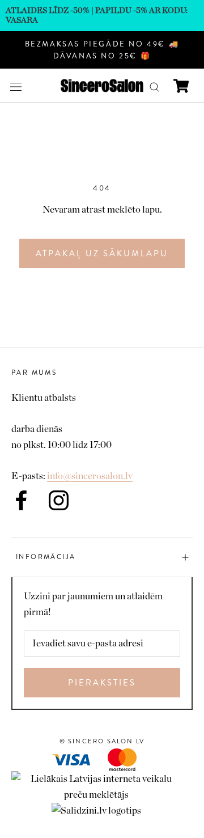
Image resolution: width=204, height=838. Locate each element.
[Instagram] (59, 500)
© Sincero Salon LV (102, 741)
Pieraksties (102, 682)
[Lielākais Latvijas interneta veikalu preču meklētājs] (102, 779)
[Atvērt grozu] (181, 86)
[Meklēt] (155, 86)
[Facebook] (21, 500)
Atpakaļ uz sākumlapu (102, 253)
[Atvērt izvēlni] (16, 86)
